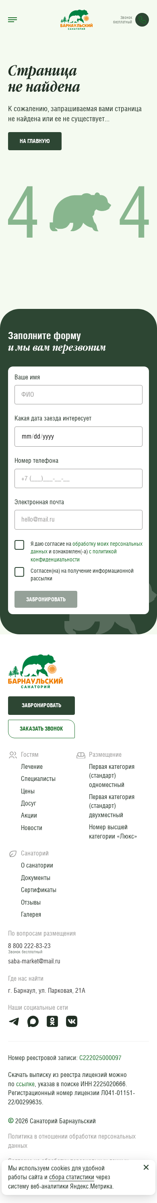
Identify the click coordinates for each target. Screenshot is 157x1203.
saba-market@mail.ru (34, 961)
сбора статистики (71, 1177)
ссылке (25, 1084)
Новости (31, 828)
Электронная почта (39, 502)
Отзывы (31, 902)
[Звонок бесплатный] (142, 20)
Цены (28, 791)
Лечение (32, 766)
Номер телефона (36, 460)
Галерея (31, 914)
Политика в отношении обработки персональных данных (72, 1141)
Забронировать (46, 599)
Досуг (28, 803)
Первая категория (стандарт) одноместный (111, 776)
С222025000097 (100, 1058)
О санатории (37, 865)
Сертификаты (38, 890)
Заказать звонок (41, 728)
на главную (35, 141)
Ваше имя (27, 377)
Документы (35, 878)
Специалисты (38, 779)
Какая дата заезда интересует (52, 418)
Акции (29, 815)
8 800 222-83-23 (29, 946)
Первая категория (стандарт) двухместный (111, 806)
